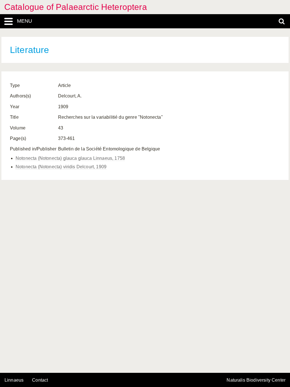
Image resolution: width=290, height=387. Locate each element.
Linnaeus (14, 380)
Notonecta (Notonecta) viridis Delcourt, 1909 (61, 166)
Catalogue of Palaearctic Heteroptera (75, 7)
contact (40, 380)
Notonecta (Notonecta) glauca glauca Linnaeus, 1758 (70, 158)
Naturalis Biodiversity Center (256, 380)
